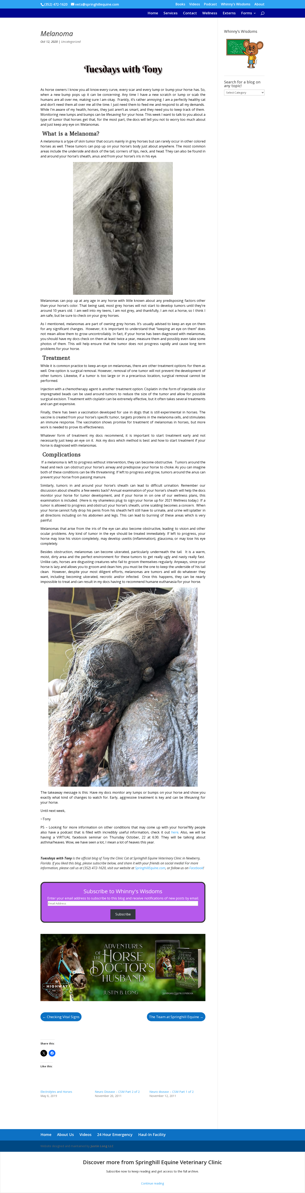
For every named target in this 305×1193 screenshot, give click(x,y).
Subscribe (123, 914)
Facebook (196, 868)
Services (170, 13)
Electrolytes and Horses (56, 1092)
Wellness (209, 13)
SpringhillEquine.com (150, 868)
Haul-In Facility (152, 1134)
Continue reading (152, 1183)
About (259, 4)
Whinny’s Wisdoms (235, 4)
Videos (194, 4)
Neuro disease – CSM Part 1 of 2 (171, 1092)
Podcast (210, 4)
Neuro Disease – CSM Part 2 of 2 (117, 1092)
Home (153, 13)
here (174, 832)
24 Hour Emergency (115, 1134)
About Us (65, 1134)
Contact (190, 13)
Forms (246, 13)
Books (180, 4)
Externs (229, 13)
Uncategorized (71, 41)
